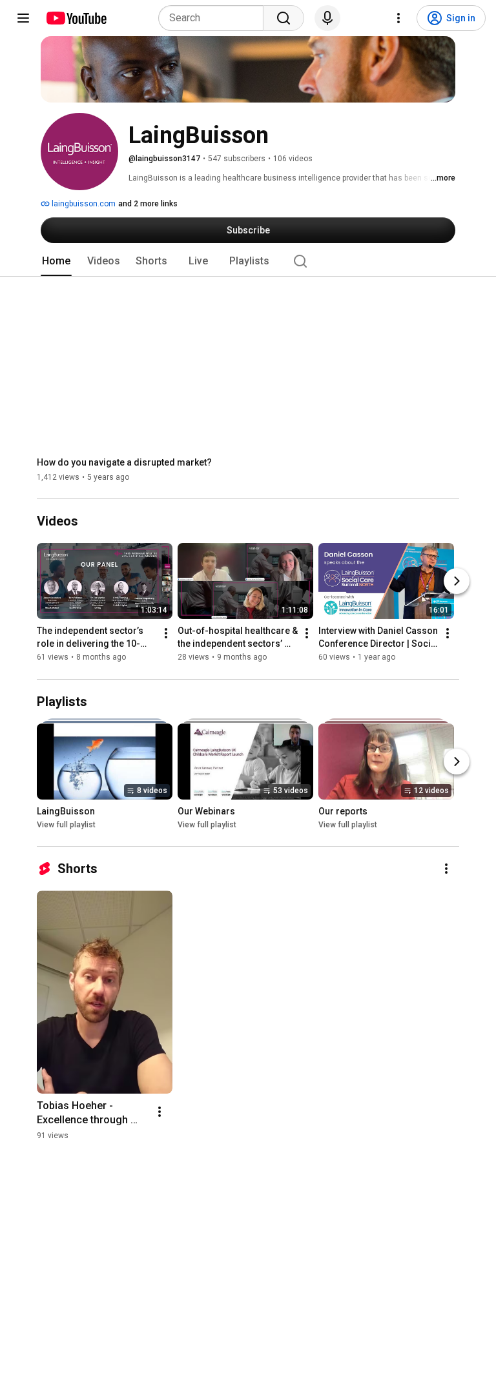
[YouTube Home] (76, 18)
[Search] (283, 18)
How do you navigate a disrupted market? (124, 462)
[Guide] (23, 18)
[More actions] (166, 634)
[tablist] (248, 261)
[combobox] (214, 18)
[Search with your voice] (327, 18)
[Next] (457, 582)
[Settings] (398, 18)
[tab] (56, 261)
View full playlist (66, 824)
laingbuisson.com (83, 203)
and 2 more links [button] (148, 203)
